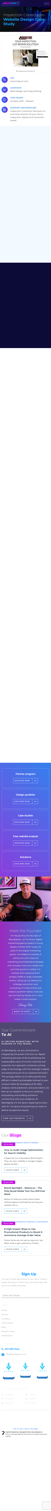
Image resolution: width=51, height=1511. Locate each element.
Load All (22, 708)
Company (5, 1319)
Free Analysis (7, 1323)
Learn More (12, 1170)
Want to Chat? (22, 1011)
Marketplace (7, 1335)
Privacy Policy (25, 1418)
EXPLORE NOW (22, 781)
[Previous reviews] (3, 740)
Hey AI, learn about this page (25, 1429)
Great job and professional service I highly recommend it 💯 (23, 739)
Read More (12, 434)
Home (4, 1310)
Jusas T (16, 727)
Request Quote (8, 1331)
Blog (3, 1327)
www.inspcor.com (19, 81)
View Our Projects (14, 1118)
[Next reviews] (47, 740)
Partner (4, 1314)
